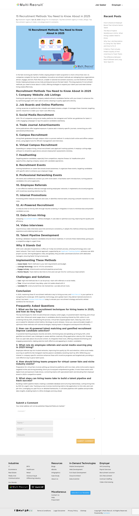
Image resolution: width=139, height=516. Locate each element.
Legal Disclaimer (59, 511)
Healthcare (30, 469)
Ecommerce (12, 469)
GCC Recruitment (106, 476)
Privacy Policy (73, 511)
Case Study (55, 476)
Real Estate (12, 472)
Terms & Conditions (44, 511)
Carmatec (106, 513)
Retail (29, 472)
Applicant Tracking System (70, 251)
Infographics (55, 472)
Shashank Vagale (24, 19)
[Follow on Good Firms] (29, 511)
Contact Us (55, 495)
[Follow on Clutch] (31, 511)
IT (9, 466)
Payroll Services (105, 469)
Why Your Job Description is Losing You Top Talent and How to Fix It (113, 44)
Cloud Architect (75, 476)
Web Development (76, 469)
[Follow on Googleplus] (17, 511)
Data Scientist (74, 479)
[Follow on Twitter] (19, 511)
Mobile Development (76, 466)
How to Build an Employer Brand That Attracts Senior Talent (113, 25)
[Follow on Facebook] (14, 511)
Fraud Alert (55, 500)
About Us (54, 479)
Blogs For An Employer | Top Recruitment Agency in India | (62, 19)
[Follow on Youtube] (25, 511)
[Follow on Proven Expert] (27, 511)
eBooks (54, 469)
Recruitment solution (107, 472)
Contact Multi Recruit (37, 299)
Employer (116, 5)
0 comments (54, 22)
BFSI (28, 466)
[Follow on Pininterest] (23, 511)
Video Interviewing (106, 482)
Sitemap (83, 511)
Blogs (53, 466)
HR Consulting (105, 466)
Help (53, 497)
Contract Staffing (106, 479)
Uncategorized (43, 22)
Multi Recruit (75, 294)
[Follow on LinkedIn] (21, 511)
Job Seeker (100, 5)
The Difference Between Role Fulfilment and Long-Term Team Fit (113, 59)
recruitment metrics (31, 219)
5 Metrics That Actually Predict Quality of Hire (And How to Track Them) (113, 52)
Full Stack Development (77, 472)
